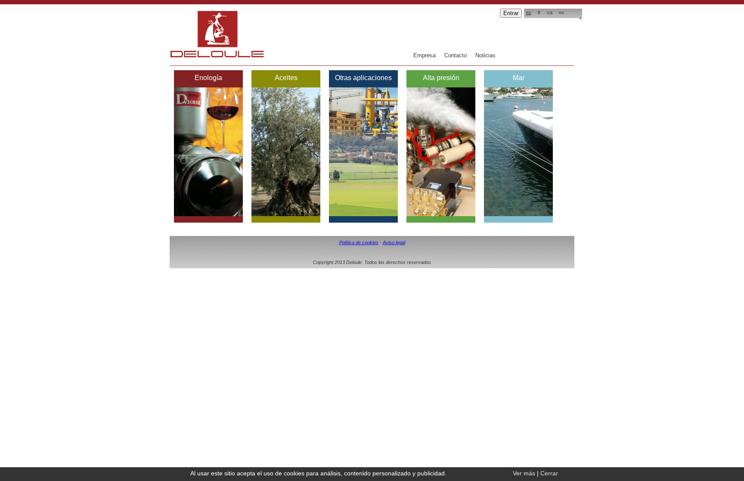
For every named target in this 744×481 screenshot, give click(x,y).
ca (549, 12)
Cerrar (549, 473)
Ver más (524, 473)
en (561, 12)
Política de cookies (358, 242)
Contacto (455, 55)
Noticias (485, 55)
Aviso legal (394, 242)
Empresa (424, 55)
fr (539, 12)
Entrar (510, 13)
